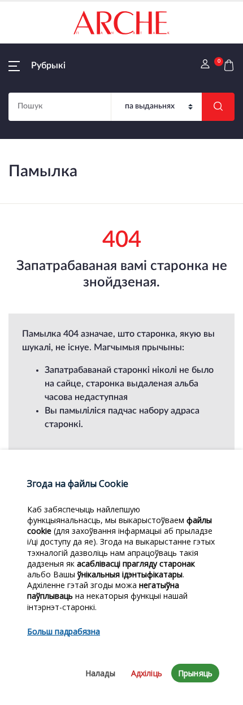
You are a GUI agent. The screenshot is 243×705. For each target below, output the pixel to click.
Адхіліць (146, 673)
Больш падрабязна (63, 631)
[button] (37, 65)
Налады (100, 673)
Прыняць (195, 673)
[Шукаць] (218, 107)
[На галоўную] (121, 22)
